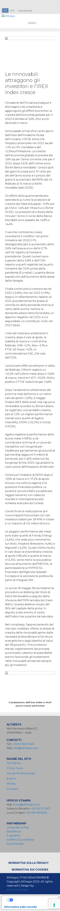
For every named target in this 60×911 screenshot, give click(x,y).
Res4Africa (14, 831)
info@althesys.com (25, 748)
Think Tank (15, 768)
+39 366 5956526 (36, 812)
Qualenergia (15, 843)
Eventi (11, 778)
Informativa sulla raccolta (20, 906)
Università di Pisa (18, 827)
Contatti (12, 788)
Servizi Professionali (21, 773)
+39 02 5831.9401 (23, 744)
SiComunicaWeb (18, 889)
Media (11, 783)
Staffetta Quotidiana (20, 839)
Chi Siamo (14, 763)
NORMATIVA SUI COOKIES (30, 869)
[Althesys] (8, 16)
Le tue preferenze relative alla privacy (33, 900)
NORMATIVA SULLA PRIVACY (28, 862)
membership (25, 10)
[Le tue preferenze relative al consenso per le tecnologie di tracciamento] (54, 905)
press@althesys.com (26, 804)
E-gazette (13, 835)
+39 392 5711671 (40, 808)
